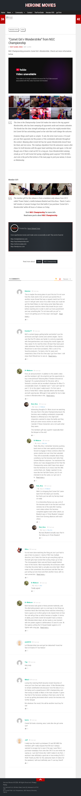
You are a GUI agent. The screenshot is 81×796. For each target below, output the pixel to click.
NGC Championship (37, 212)
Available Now (13, 29)
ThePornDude (39, 13)
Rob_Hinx (34, 404)
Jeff (26, 740)
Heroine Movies (40, 5)
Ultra (26, 549)
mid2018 (28, 642)
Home (3, 13)
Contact (29, 13)
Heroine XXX (50, 13)
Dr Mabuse (29, 370)
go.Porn (58, 13)
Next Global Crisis (16, 47)
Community (19, 13)
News (9, 13)
